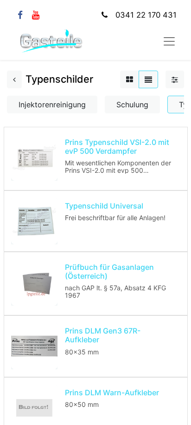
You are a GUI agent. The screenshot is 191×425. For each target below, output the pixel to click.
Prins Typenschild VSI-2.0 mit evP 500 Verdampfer (117, 146)
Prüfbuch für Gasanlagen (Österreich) (109, 271)
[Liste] (148, 79)
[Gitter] (129, 79)
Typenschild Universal (104, 205)
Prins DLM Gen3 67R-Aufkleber (102, 335)
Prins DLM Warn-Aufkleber (112, 392)
